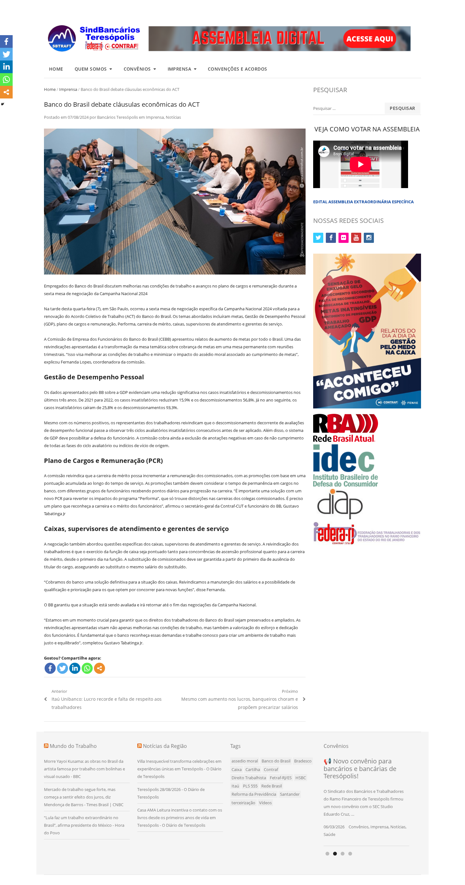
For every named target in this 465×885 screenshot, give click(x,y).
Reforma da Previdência (254, 794)
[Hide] (2, 104)
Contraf (271, 769)
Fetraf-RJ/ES (281, 778)
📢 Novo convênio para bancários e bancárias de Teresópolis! (360, 768)
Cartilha (252, 769)
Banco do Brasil (276, 761)
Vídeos (265, 803)
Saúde (329, 834)
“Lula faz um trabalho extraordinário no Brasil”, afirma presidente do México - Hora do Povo (84, 825)
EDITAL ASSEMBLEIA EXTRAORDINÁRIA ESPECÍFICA (363, 202)
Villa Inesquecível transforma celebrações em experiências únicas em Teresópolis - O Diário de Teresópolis (179, 768)
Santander (290, 794)
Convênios (137, 69)
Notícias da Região (165, 746)
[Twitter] (62, 668)
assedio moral (245, 761)
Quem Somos (91, 69)
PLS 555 (250, 786)
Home (56, 69)
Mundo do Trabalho (73, 746)
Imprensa (179, 69)
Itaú (235, 786)
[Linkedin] (74, 668)
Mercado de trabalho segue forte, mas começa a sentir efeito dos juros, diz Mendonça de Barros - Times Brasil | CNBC (83, 797)
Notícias (173, 117)
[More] (99, 668)
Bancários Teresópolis (117, 117)
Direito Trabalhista (249, 778)
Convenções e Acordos (237, 69)
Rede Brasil (271, 786)
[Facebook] (50, 668)
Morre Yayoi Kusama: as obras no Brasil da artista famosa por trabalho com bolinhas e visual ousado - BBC (84, 768)
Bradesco (303, 761)
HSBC (300, 778)
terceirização (243, 803)
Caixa (237, 769)
